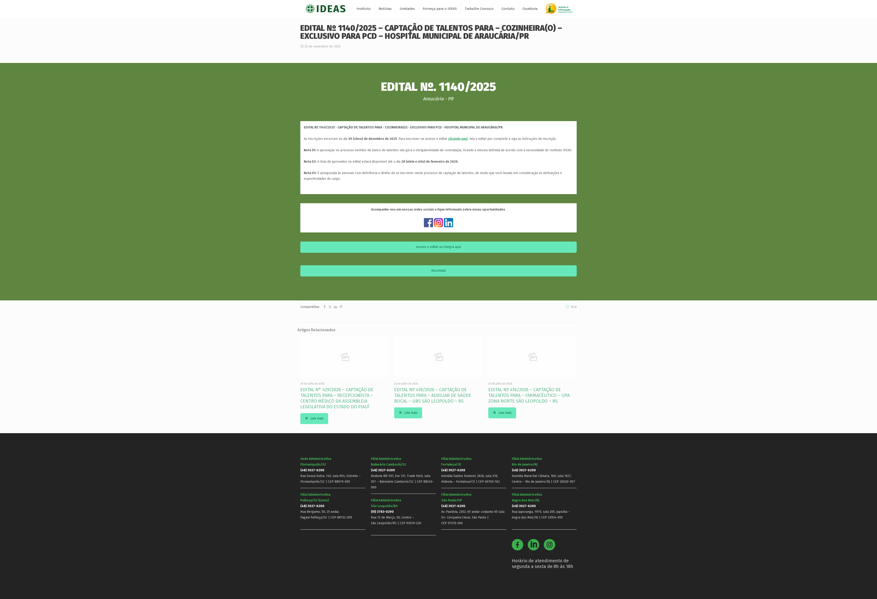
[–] (561, 10)
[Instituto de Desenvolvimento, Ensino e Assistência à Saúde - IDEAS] (325, 8)
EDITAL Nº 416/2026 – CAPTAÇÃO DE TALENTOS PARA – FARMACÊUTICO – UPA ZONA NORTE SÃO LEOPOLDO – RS (529, 395)
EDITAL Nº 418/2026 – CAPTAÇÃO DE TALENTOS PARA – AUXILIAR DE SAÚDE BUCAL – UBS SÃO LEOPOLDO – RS (432, 395)
